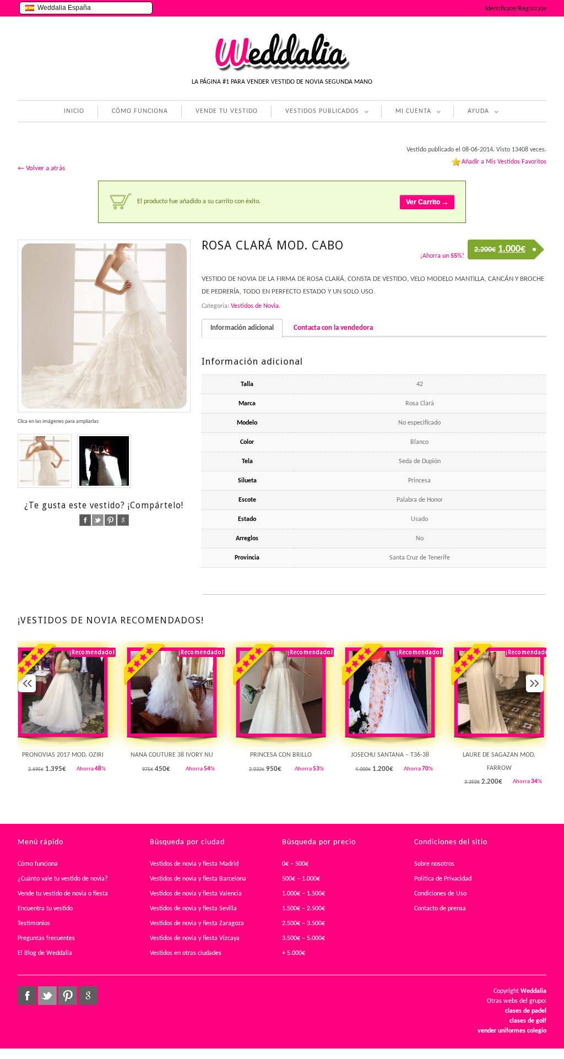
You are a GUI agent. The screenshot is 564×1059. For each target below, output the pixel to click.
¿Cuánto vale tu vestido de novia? (63, 879)
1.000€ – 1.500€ (303, 893)
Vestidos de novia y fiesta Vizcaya (195, 938)
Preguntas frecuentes (46, 938)
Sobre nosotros (434, 864)
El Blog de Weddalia (45, 953)
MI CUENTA (406, 112)
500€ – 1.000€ (301, 879)
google (123, 520)
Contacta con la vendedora (333, 328)
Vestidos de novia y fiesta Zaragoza (197, 923)
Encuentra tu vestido (45, 908)
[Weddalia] (282, 70)
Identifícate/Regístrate (515, 9)
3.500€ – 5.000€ (303, 938)
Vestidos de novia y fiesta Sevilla (193, 908)
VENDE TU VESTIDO (227, 111)
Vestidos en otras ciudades (185, 953)
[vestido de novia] (104, 326)
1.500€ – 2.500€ (303, 908)
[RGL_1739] (104, 461)
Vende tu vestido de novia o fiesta (63, 893)
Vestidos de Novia (255, 306)
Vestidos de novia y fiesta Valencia (196, 893)
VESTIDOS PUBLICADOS (315, 112)
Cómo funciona (38, 864)
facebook (85, 520)
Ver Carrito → (427, 202)
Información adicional (242, 328)
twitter (98, 520)
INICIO (74, 111)
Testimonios (34, 923)
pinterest (110, 520)
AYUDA (471, 112)
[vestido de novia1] (45, 461)
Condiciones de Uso (440, 893)
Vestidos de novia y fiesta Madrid (194, 864)
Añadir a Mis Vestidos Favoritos (504, 162)
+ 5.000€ (293, 953)
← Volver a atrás (41, 168)
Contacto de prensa (440, 908)
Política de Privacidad (442, 879)
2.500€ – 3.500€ (303, 923)
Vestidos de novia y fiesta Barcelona (198, 879)
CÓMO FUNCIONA (140, 111)
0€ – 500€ (295, 864)
